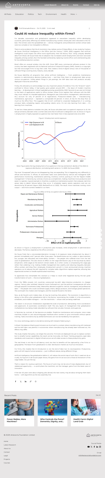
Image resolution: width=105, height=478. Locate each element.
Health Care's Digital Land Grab (83, 420)
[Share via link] (31, 381)
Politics (31, 14)
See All (98, 395)
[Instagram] (100, 234)
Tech (40, 14)
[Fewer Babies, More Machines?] (19, 407)
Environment (51, 14)
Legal (6, 456)
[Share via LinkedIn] (26, 381)
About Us (7, 448)
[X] (100, 239)
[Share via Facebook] (16, 381)
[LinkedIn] (100, 247)
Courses (7, 463)
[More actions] (89, 28)
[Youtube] (100, 243)
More (73, 14)
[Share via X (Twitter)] (21, 381)
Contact (7, 452)
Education (19, 14)
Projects (7, 459)
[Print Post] (36, 381)
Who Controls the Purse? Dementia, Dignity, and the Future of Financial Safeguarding (52, 420)
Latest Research (10, 445)
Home (6, 441)
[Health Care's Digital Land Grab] (86, 407)
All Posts (7, 14)
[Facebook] (100, 230)
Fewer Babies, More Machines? (16, 420)
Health (63, 14)
